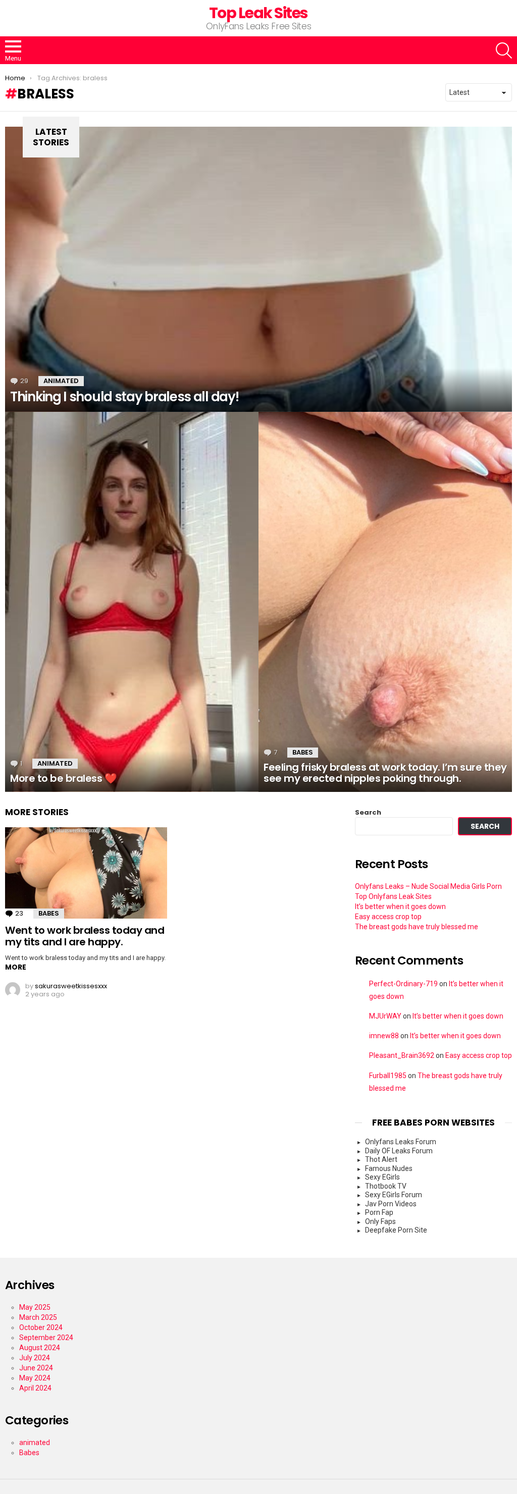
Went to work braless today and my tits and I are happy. (84, 936)
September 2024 (46, 1337)
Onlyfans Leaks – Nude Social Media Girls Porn (428, 886)
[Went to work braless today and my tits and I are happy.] (86, 873)
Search (368, 812)
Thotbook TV (385, 1186)
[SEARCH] (504, 50)
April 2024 (35, 1388)
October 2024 (41, 1327)
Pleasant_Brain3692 (401, 1055)
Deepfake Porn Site (396, 1230)
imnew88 (384, 1036)
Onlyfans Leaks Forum (400, 1142)
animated (61, 381)
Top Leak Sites (258, 13)
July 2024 (34, 1358)
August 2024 (39, 1348)
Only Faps (380, 1221)
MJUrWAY (385, 1016)
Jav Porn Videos (391, 1204)
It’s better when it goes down (400, 906)
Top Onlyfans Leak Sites (393, 896)
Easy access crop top (388, 917)
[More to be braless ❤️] (131, 602)
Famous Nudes (388, 1168)
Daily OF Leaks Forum (399, 1151)
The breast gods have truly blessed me (416, 927)
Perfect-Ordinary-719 (403, 984)
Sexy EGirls (382, 1177)
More (15, 967)
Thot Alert (381, 1159)
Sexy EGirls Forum (393, 1195)
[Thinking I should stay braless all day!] (258, 269)
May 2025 (34, 1307)
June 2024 (36, 1368)
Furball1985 (387, 1076)
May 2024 (34, 1378)
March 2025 (38, 1317)
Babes (302, 752)
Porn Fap (379, 1212)
